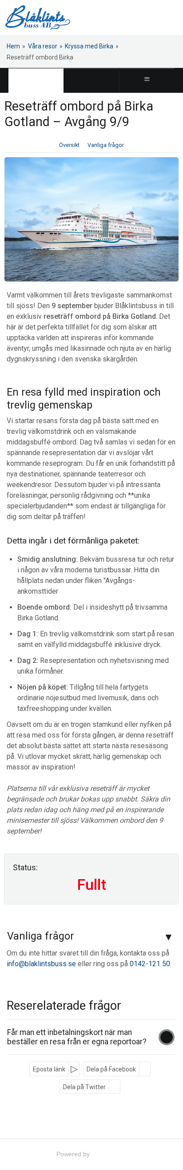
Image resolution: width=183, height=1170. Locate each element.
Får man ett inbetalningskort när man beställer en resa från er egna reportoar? (77, 1037)
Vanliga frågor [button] (106, 145)
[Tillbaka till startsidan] (38, 18)
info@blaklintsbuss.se (41, 964)
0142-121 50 (150, 964)
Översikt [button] (69, 145)
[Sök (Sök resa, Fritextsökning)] (91, 80)
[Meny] (147, 80)
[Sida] (36, 80)
